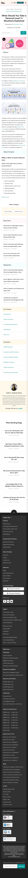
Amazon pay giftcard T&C (10, 617)
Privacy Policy (6, 628)
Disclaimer (6, 631)
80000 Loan (6, 720)
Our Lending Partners (8, 640)
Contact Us (6, 560)
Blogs (12, 9)
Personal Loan (18, 9)
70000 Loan (6, 717)
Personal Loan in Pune (9, 750)
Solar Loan (6, 334)
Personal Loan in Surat (9, 755)
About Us (5, 555)
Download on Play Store (14, 593)
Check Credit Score (9, 367)
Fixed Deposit (7, 329)
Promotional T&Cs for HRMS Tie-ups (12, 620)
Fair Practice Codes (8, 612)
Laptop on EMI (7, 802)
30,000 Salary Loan (8, 684)
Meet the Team (7, 562)
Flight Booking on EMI (8, 789)
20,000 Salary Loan (8, 681)
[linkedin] (11, 601)
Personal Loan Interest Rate (11, 372)
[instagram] (8, 601)
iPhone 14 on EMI (7, 804)
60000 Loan (6, 715)
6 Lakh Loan (14, 717)
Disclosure (5, 634)
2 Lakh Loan (6, 727)
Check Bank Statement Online (11, 780)
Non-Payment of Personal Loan (11, 777)
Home (7, 9)
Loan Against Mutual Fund (10, 324)
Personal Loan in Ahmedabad (11, 752)
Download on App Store (14, 588)
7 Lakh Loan (14, 720)
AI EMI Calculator (8, 347)
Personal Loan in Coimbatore (10, 757)
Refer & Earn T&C (7, 626)
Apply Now (21, 866)
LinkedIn (20, 408)
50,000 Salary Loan (8, 689)
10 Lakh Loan (14, 727)
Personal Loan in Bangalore (10, 742)
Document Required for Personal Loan (13, 675)
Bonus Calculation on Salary (10, 782)
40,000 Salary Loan (8, 687)
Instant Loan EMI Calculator (11, 357)
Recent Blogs (8, 211)
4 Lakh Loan (14, 712)
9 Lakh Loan (14, 725)
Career (5, 557)
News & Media (7, 575)
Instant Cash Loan (8, 319)
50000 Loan (6, 712)
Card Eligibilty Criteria (8, 701)
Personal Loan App (8, 531)
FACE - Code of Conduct (9, 642)
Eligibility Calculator (9, 362)
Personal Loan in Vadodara (10, 760)
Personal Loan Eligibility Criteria (11, 672)
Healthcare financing (8, 544)
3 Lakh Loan (6, 730)
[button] (5, 52)
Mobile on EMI (6, 791)
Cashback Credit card (9, 698)
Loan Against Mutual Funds (10, 526)
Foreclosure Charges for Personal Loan (13, 767)
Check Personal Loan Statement (11, 769)
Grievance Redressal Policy (10, 637)
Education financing (8, 542)
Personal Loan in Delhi (9, 739)
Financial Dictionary (8, 573)
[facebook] (4, 601)
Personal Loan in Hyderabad (10, 744)
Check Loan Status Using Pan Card (12, 774)
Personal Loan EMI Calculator (11, 352)
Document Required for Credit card (12, 704)
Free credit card (7, 696)
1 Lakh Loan (6, 725)
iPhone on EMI (6, 797)
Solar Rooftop (6, 547)
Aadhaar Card (18, 211)
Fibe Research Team (17, 24)
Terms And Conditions (9, 615)
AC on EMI (5, 794)
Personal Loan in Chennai (9, 747)
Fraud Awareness (7, 622)
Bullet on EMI (6, 799)
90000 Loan (6, 722)
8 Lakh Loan (14, 722)
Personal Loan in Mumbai (9, 737)
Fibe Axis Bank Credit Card (10, 529)
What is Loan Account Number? (11, 772)
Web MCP (5, 581)
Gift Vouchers (6, 578)
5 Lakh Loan (14, 715)
